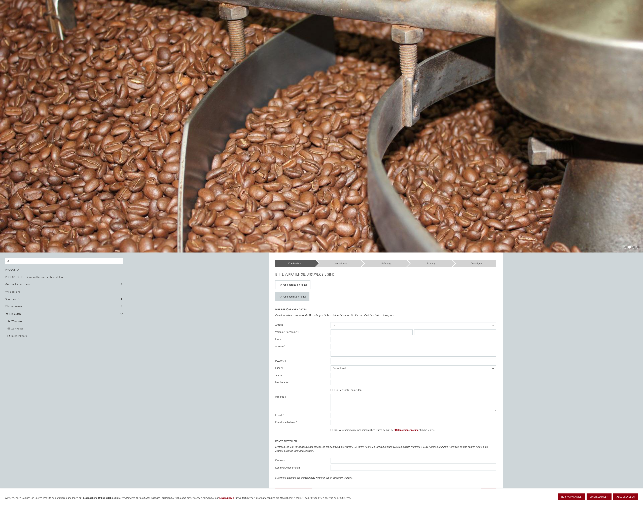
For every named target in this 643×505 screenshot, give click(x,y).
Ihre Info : (280, 396)
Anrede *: (280, 324)
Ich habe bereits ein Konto (293, 284)
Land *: (278, 367)
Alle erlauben (626, 496)
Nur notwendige (571, 496)
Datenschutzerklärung (406, 430)
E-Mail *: (279, 415)
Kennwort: (280, 460)
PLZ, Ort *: (280, 360)
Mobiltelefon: (282, 382)
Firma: (278, 339)
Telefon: (279, 375)
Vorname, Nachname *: (287, 331)
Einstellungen (226, 497)
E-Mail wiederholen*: (286, 422)
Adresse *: (280, 346)
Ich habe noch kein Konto (292, 296)
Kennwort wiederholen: (287, 467)
